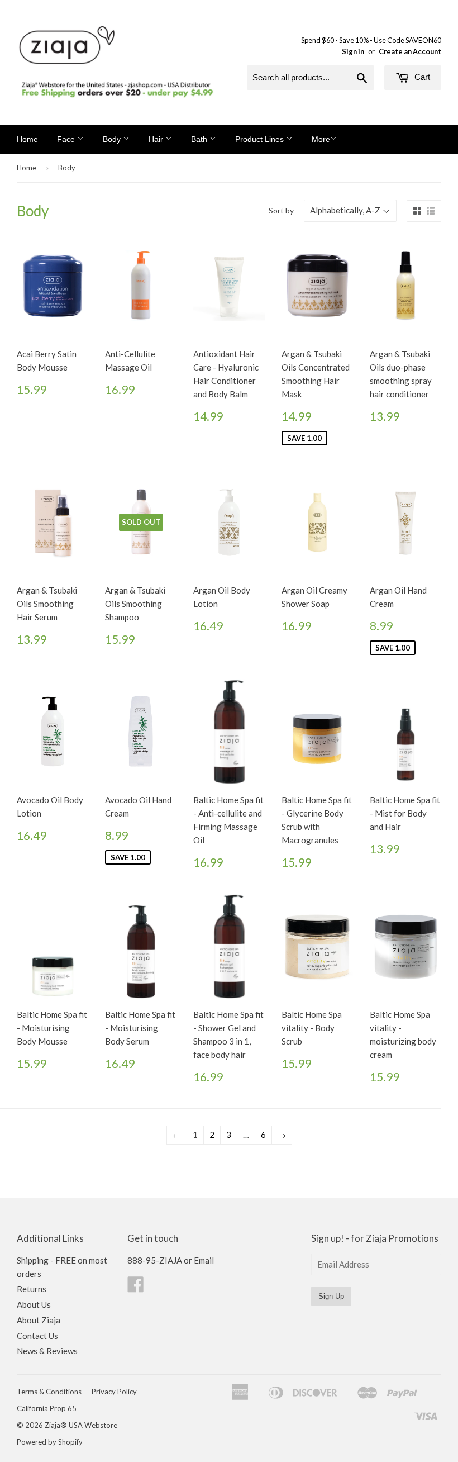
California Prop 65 (47, 1408)
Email (204, 1260)
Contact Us (37, 1336)
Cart (421, 77)
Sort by (281, 210)
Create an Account (410, 51)
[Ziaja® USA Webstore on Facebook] (135, 1288)
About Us (34, 1304)
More (321, 139)
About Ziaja (38, 1320)
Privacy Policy (114, 1391)
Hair (157, 139)
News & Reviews (47, 1351)
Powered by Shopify (50, 1441)
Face (67, 139)
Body (113, 139)
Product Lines (260, 139)
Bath (200, 139)
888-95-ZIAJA (154, 1260)
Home (27, 139)
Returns (31, 1289)
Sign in (353, 51)
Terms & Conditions (49, 1391)
